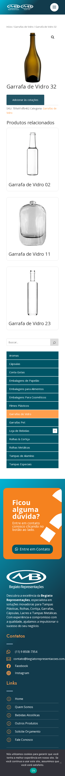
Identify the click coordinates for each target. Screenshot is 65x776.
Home (19, 699)
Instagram (22, 673)
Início (9, 26)
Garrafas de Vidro (23, 26)
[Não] (60, 763)
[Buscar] (54, 342)
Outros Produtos (26, 723)
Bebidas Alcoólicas (27, 715)
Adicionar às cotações (25, 100)
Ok (33, 770)
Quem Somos (24, 707)
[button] (52, 37)
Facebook (21, 666)
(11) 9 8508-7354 (26, 652)
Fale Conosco (24, 740)
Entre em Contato (35, 549)
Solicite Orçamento (27, 731)
